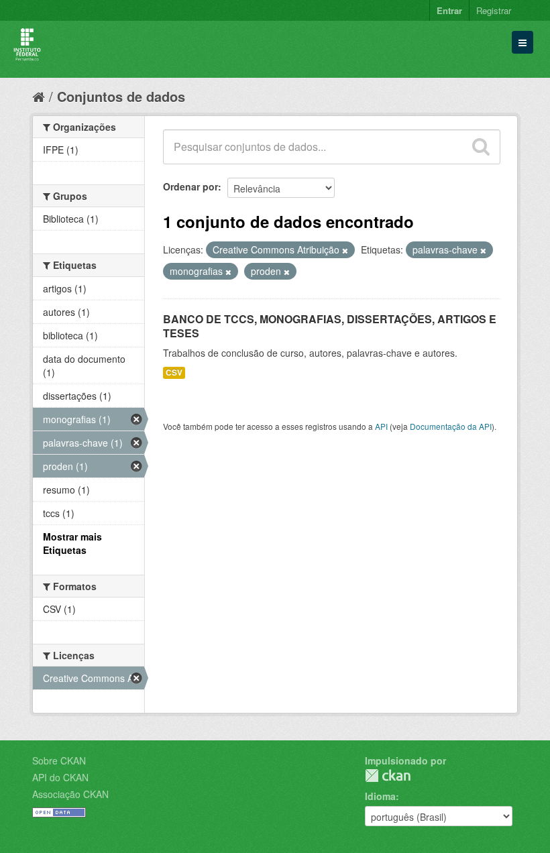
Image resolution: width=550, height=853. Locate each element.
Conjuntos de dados (121, 96)
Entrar (449, 10)
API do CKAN (60, 777)
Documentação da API (451, 426)
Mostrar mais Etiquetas (72, 543)
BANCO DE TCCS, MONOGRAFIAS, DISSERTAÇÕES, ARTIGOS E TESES (329, 326)
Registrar (493, 10)
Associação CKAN (70, 794)
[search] (481, 147)
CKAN (387, 776)
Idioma (380, 796)
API (381, 426)
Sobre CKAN (59, 760)
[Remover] (345, 250)
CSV (174, 372)
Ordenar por (190, 186)
